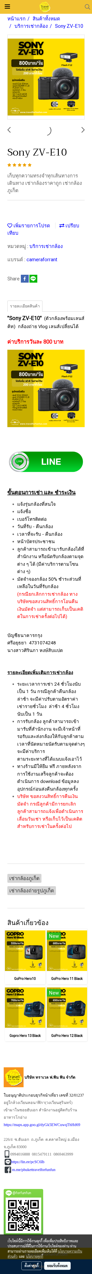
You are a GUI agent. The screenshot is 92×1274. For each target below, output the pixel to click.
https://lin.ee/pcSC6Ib (27, 1162)
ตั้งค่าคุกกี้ (32, 1265)
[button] (86, 7)
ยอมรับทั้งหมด (57, 1265)
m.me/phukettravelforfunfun (33, 1170)
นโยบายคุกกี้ (34, 1256)
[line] (46, 461)
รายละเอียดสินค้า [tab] (25, 306)
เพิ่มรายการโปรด (31, 226)
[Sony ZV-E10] (46, 77)
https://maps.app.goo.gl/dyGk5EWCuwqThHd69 (42, 1125)
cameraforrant (41, 259)
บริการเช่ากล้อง (46, 246)
